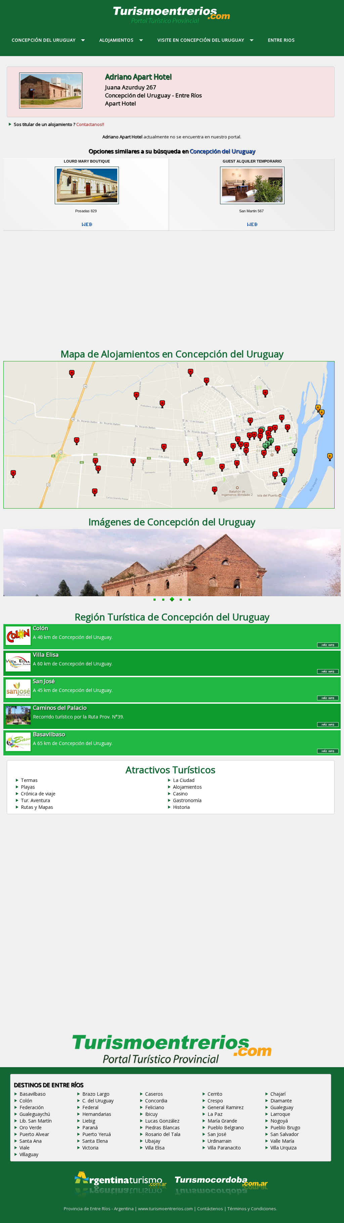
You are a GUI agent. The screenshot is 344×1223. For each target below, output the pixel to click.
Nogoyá (279, 1121)
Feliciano (154, 1107)
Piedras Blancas (162, 1127)
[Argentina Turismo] (120, 1203)
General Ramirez (226, 1107)
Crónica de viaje (38, 793)
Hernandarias (96, 1114)
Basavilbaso (32, 1094)
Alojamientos (187, 787)
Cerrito (215, 1094)
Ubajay (152, 1141)
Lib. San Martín (35, 1121)
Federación (31, 1107)
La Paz (215, 1114)
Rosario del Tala (162, 1134)
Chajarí (278, 1094)
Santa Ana (30, 1141)
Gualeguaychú (34, 1114)
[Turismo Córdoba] (220, 1203)
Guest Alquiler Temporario (252, 161)
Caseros (154, 1094)
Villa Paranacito (224, 1147)
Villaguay (28, 1154)
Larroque (280, 1114)
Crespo (215, 1100)
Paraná (90, 1127)
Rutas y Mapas (37, 807)
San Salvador (284, 1134)
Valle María (282, 1141)
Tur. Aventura (35, 800)
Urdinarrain (219, 1141)
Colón (25, 1100)
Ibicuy (151, 1114)
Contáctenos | (212, 1209)
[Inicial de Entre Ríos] (172, 23)
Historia (181, 807)
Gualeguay (281, 1107)
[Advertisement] (172, 286)
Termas (29, 780)
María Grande (222, 1121)
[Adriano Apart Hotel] (50, 108)
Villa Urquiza (283, 1147)
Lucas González (162, 1121)
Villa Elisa (155, 1147)
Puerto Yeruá (96, 1134)
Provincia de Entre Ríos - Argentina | (101, 1209)
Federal (90, 1107)
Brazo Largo (96, 1094)
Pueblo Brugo (285, 1127)
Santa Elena (95, 1141)
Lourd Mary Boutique (87, 161)
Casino (180, 793)
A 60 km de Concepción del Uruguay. (73, 659)
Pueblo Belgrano (226, 1127)
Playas (28, 787)
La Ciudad (184, 780)
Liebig (88, 1121)
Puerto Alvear (34, 1134)
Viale (24, 1147)
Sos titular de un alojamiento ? (59, 124)
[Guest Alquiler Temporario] (252, 206)
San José (217, 1134)
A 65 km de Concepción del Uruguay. (73, 738)
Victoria (90, 1147)
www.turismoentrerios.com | (167, 1209)
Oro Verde (30, 1127)
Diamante (281, 1100)
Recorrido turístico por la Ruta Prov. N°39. (78, 712)
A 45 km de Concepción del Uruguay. (73, 685)
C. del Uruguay (98, 1100)
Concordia (156, 1100)
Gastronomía (187, 800)
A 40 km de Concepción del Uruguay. (73, 632)
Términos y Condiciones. (252, 1209)
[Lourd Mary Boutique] (86, 206)
